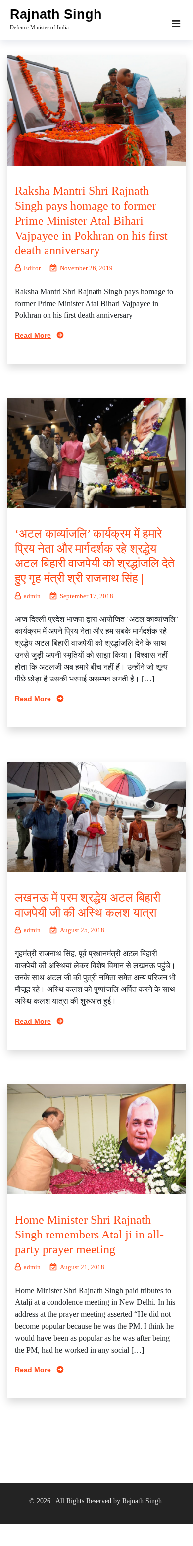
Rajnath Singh (56, 14)
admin (32, 596)
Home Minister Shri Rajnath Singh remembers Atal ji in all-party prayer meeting (89, 1234)
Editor (32, 268)
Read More (33, 335)
